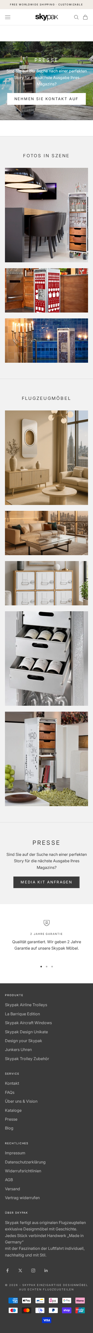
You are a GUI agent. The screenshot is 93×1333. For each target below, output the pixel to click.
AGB (9, 1179)
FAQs (9, 1092)
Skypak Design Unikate (26, 1031)
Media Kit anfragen (46, 882)
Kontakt (12, 1083)
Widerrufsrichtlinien (23, 1170)
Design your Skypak (23, 1040)
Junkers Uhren (18, 1049)
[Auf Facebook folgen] (7, 1270)
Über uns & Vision (21, 1101)
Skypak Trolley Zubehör (27, 1058)
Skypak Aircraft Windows (28, 1022)
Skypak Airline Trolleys (26, 1004)
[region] (46, 939)
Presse (11, 1119)
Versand (12, 1188)
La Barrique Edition (22, 1013)
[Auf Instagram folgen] (33, 1270)
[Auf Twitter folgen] (20, 1270)
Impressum (15, 1152)
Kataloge (13, 1110)
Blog (9, 1128)
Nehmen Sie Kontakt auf (46, 98)
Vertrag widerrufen (22, 1197)
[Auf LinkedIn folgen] (46, 1270)
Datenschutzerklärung (25, 1162)
